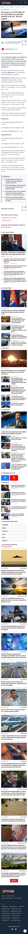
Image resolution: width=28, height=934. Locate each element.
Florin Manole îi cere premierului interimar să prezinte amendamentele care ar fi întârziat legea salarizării (18, 447)
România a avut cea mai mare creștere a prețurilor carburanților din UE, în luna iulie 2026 (15, 260)
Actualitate (11, 7)
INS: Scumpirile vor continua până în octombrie (19, 438)
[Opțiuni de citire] (25, 931)
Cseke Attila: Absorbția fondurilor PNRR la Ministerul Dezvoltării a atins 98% (14, 432)
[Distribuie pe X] (25, 44)
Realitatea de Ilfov (5, 920)
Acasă (4, 7)
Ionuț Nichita (23, 679)
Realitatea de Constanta (16, 908)
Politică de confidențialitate (7, 898)
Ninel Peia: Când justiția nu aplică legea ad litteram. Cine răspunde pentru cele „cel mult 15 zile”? (13, 254)
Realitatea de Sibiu (15, 42)
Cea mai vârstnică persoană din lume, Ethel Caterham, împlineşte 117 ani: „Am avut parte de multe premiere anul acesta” (14, 273)
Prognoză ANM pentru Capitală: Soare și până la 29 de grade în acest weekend (15, 199)
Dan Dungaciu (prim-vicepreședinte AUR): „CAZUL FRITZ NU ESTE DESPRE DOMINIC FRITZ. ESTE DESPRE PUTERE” (19, 381)
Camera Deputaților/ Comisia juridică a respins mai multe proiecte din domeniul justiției (15, 186)
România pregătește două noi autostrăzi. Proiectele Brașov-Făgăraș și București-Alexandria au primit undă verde (14, 765)
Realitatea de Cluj (5, 911)
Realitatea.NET (5, 906)
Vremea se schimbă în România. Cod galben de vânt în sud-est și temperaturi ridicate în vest (13, 600)
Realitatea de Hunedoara (16, 920)
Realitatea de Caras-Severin (16, 911)
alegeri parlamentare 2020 (9, 217)
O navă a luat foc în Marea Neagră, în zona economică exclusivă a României (18, 343)
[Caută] (21, 2)
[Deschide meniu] (25, 3)
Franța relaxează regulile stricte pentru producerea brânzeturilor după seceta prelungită (13, 627)
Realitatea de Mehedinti (16, 913)
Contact (3, 895)
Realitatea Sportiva (13, 906)
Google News (7, 227)
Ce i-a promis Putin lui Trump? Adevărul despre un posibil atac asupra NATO (19, 398)
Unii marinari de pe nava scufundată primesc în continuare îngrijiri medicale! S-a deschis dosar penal (16, 193)
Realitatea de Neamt (6, 908)
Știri (7, 7)
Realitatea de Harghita (6, 918)
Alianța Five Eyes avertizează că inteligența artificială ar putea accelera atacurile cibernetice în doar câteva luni (13, 655)
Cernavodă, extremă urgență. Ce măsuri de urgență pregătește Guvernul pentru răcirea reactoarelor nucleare (13, 874)
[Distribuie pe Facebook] (25, 41)
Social (5, 275)
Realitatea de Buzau (6, 913)
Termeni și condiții (10, 895)
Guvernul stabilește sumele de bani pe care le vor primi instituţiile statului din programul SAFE (18, 467)
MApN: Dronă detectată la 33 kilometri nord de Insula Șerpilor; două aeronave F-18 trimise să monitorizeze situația (13, 572)
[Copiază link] (22, 41)
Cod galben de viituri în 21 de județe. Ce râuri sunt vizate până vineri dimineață (13, 820)
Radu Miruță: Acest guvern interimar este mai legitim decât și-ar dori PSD (15, 266)
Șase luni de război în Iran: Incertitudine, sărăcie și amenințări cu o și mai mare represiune (13, 372)
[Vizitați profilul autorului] (2, 42)
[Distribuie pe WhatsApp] (22, 44)
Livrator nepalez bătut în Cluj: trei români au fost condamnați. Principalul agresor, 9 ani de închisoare (13, 737)
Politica (3, 256)
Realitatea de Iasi (15, 918)
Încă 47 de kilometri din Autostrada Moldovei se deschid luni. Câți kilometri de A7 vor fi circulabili (14, 683)
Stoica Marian (23, 568)
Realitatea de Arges (6, 915)
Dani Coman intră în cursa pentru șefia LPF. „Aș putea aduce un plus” (13, 710)
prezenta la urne (6, 220)
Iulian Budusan (23, 871)
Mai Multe (14, 880)
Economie (6, 263)
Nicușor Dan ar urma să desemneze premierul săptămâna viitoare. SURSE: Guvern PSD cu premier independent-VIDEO (18, 390)
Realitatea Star (22, 906)
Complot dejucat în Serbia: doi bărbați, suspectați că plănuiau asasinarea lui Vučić (14, 180)
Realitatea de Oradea (15, 915)
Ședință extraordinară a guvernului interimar (17, 404)
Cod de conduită (18, 898)
